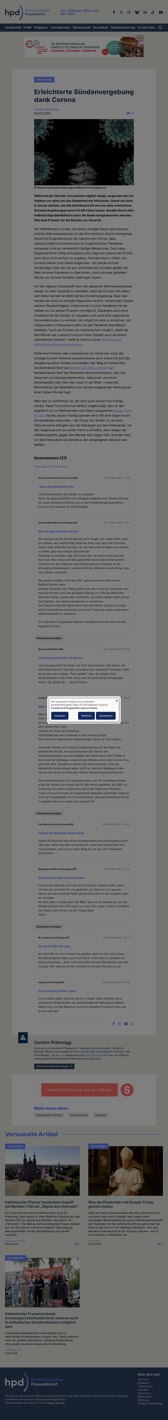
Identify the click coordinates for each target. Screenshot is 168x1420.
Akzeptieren (105, 715)
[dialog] (84, 710)
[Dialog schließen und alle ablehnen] (116, 700)
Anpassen (59, 715)
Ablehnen (86, 715)
